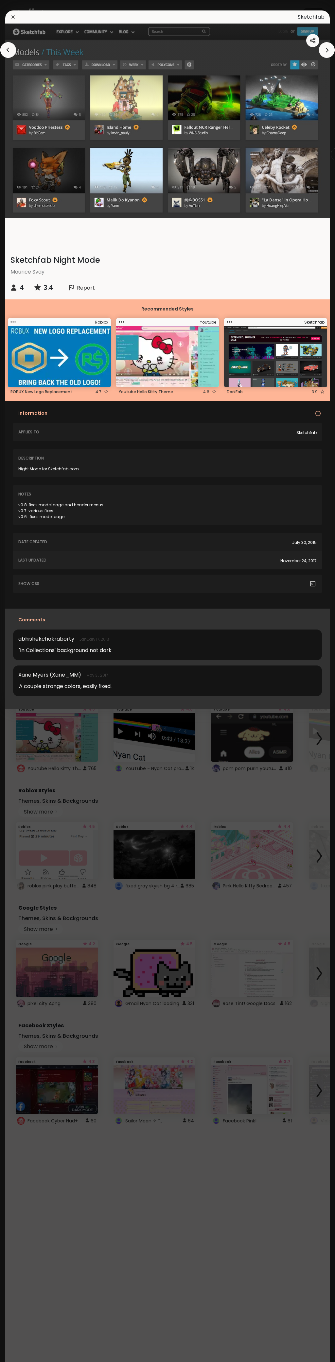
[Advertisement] (167, 232)
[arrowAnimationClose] (8, 50)
